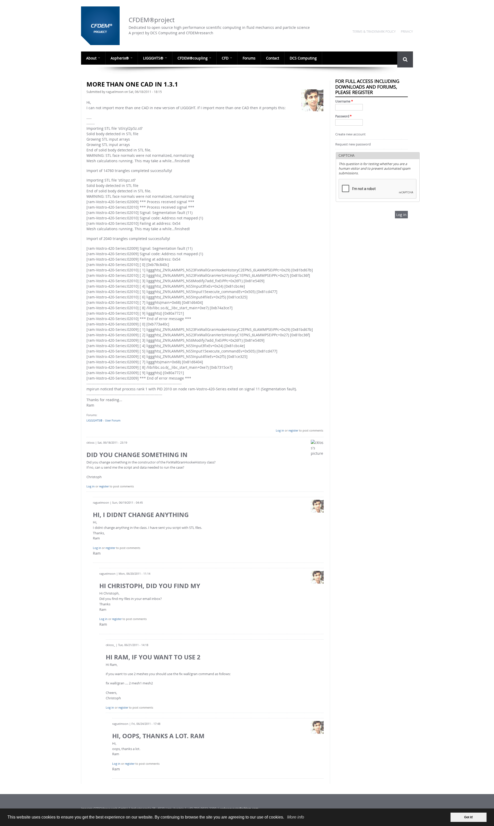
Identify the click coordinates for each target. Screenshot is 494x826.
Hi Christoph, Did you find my (149, 585)
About (92, 58)
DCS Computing (303, 58)
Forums (249, 58)
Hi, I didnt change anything (141, 514)
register (293, 430)
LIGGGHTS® (153, 58)
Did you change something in (137, 454)
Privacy (407, 31)
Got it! (468, 817)
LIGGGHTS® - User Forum (103, 420)
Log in (280, 430)
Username (344, 101)
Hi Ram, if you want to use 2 (153, 657)
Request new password (353, 144)
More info (295, 817)
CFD (226, 58)
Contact (272, 58)
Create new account (350, 134)
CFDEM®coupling (193, 58)
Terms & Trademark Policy (374, 31)
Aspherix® (120, 58)
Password (343, 116)
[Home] (102, 25)
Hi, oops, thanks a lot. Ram (158, 736)
